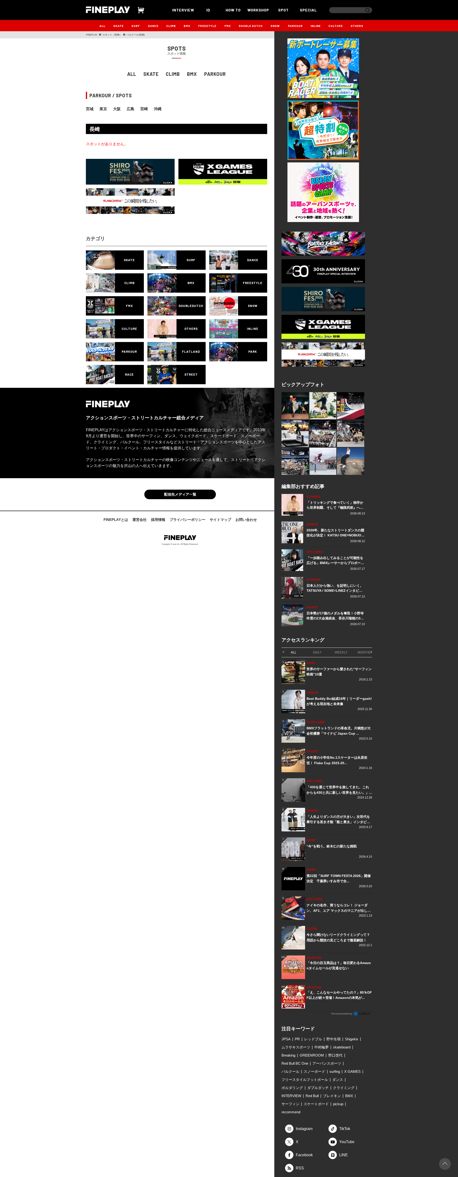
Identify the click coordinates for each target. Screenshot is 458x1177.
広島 (130, 109)
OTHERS (357, 25)
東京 (103, 109)
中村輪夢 (321, 1047)
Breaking (288, 1055)
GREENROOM (312, 1055)
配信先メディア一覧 (180, 494)
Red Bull (312, 1096)
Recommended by (342, 1013)
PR (297, 1039)
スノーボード (314, 1071)
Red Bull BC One (294, 1063)
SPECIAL (308, 10)
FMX (227, 25)
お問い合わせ (246, 520)
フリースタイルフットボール (304, 1080)
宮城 (90, 109)
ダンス (337, 1080)
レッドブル (313, 1039)
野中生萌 (333, 1039)
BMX (187, 25)
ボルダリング (292, 1088)
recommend (290, 1112)
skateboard (341, 1047)
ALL (102, 25)
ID (208, 10)
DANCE (153, 25)
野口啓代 (335, 1055)
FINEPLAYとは (116, 520)
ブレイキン (332, 1096)
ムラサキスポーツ (295, 1047)
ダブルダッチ (318, 1088)
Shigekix (351, 1039)
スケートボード (316, 1104)
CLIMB (171, 25)
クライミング (343, 1088)
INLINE (316, 25)
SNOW (275, 25)
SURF (135, 25)
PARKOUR (295, 25)
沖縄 (157, 109)
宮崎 (144, 109)
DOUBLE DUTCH (251, 25)
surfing (334, 1071)
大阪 (117, 109)
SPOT (283, 10)
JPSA (286, 1039)
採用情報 (158, 520)
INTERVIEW (183, 10)
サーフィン (290, 1104)
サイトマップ (220, 520)
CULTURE (335, 25)
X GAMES (352, 1071)
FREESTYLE (207, 25)
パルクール (290, 1071)
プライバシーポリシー (187, 520)
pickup (338, 1104)
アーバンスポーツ (326, 1063)
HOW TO (233, 10)
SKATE (118, 25)
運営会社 (139, 520)
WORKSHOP (258, 10)
